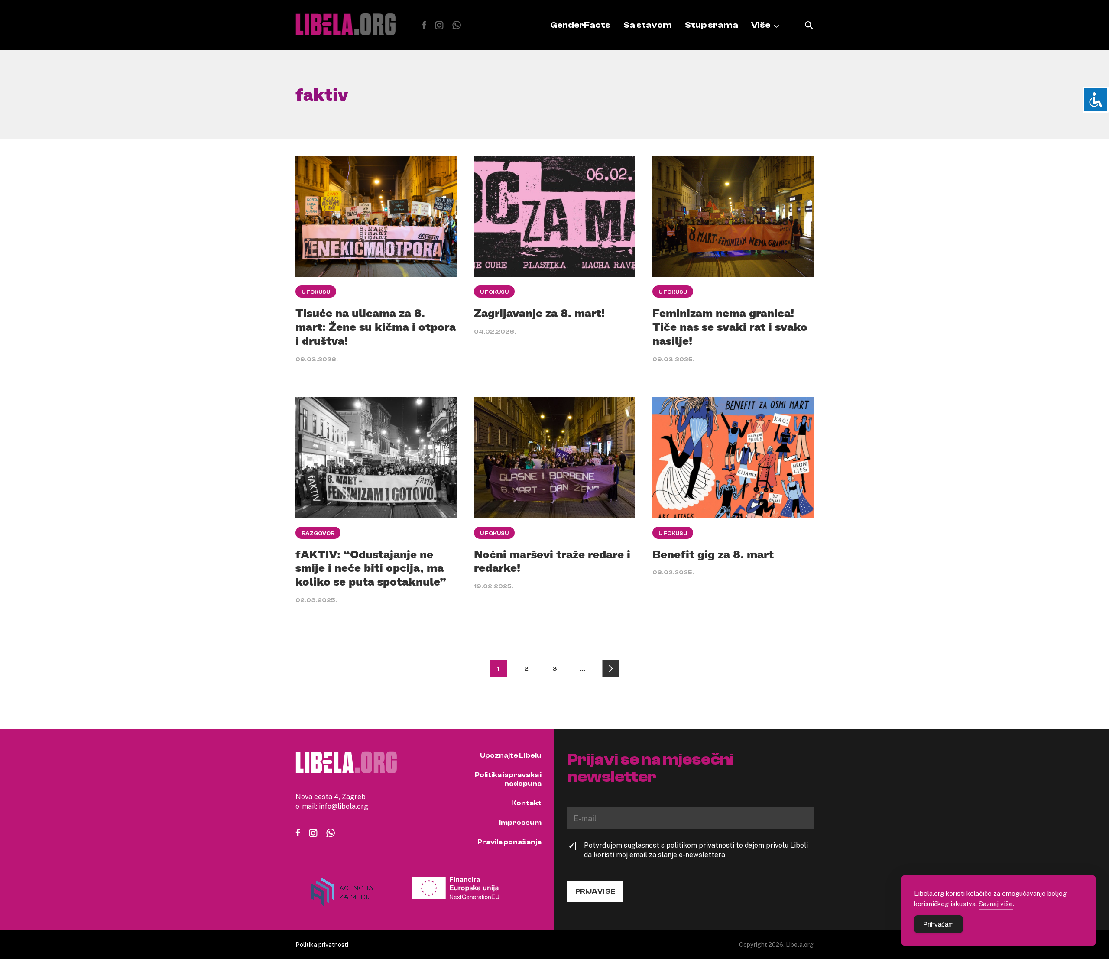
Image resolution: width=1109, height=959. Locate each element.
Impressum (520, 822)
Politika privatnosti (321, 944)
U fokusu (316, 292)
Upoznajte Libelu (511, 755)
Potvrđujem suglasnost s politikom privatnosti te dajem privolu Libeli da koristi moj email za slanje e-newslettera (696, 850)
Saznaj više (996, 903)
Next (610, 668)
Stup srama (711, 25)
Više (760, 25)
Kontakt (526, 803)
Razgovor (318, 533)
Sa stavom (647, 25)
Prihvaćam (938, 924)
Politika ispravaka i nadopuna (508, 779)
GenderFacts (580, 25)
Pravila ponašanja (509, 842)
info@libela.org (343, 806)
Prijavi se (595, 891)
